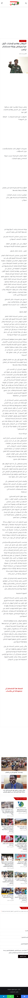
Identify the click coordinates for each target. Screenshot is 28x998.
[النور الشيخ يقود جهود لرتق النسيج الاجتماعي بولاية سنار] (7, 891)
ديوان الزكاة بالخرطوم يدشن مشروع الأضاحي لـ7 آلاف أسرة (21, 880)
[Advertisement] (14, 22)
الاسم (26, 930)
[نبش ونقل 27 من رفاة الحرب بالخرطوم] (21, 821)
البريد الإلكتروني (24, 937)
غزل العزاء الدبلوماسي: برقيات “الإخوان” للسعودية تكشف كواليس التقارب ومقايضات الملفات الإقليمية (21, 846)
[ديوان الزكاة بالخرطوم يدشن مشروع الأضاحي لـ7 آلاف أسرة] (21, 874)
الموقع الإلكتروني (24, 944)
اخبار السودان (23, 40)
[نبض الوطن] (14, 3)
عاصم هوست (12, 992)
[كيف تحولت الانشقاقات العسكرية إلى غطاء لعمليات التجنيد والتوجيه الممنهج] (7, 874)
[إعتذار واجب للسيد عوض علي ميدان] (7, 838)
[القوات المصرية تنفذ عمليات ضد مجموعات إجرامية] (21, 857)
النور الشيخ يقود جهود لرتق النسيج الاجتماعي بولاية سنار (7, 897)
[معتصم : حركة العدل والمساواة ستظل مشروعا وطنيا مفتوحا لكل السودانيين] (21, 891)
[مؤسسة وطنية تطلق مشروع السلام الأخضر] (21, 805)
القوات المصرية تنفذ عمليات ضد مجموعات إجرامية (22, 863)
